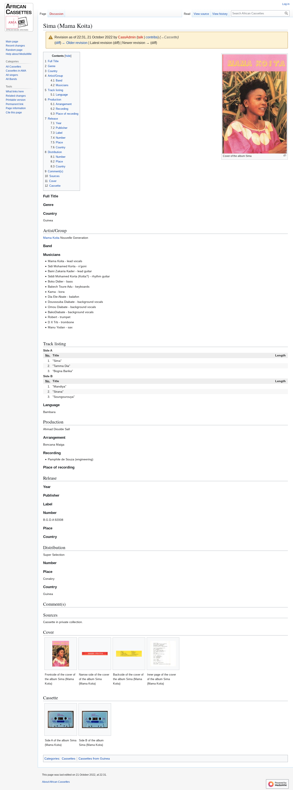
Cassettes (68, 758)
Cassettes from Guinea (94, 758)
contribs (152, 37)
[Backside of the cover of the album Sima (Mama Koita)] (129, 654)
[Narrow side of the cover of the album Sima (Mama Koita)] (95, 653)
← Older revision (75, 43)
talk (140, 37)
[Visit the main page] (19, 17)
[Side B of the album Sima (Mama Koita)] (95, 719)
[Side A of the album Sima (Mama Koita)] (61, 719)
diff (58, 43)
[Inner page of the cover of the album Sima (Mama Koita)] (163, 653)
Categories (51, 758)
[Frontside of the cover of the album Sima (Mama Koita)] (60, 654)
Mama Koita (51, 237)
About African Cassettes (56, 781)
